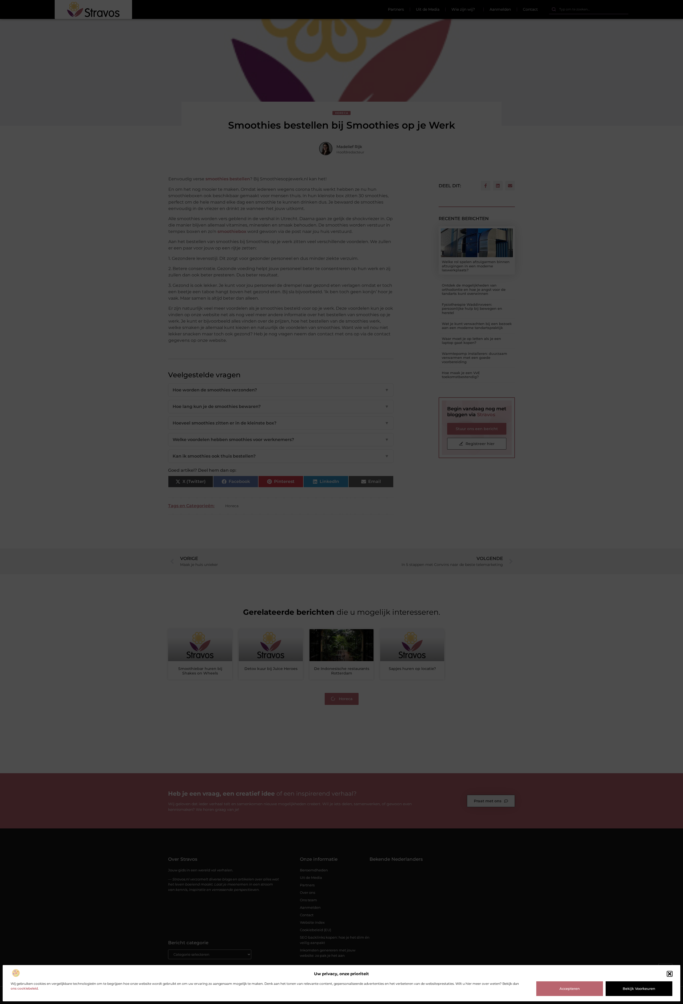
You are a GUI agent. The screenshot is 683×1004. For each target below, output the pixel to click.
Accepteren (569, 988)
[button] (669, 974)
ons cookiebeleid (24, 988)
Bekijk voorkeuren (639, 988)
